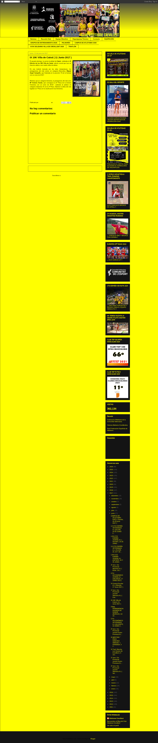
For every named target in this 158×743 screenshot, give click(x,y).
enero (113, 689)
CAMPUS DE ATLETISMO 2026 (86, 43)
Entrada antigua (94, 169)
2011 (111, 707)
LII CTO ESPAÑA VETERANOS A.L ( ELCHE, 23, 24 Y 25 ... (116, 549)
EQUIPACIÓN (109, 39)
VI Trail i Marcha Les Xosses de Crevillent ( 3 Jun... (117, 652)
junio (113, 513)
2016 (111, 692)
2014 (111, 698)
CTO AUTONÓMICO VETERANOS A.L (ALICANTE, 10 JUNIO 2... (117, 622)
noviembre (115, 498)
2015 (111, 695)
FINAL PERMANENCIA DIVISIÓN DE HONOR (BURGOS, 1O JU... (117, 611)
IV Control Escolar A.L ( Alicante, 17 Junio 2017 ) (117, 585)
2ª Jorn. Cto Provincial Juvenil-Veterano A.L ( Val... (116, 669)
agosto (113, 507)
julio (112, 510)
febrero (114, 686)
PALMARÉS (66, 43)
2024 (111, 472)
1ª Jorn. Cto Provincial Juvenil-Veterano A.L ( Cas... (116, 593)
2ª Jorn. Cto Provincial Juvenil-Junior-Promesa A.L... (117, 631)
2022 (111, 478)
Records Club (46, 39)
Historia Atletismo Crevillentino (117, 425)
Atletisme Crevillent (116, 718)
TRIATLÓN (72, 46)
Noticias (33, 39)
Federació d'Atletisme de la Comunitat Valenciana (116, 420)
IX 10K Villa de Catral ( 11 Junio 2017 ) (116, 602)
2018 (111, 490)
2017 (111, 493)
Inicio (67, 169)
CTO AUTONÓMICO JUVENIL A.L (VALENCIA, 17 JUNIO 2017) (117, 576)
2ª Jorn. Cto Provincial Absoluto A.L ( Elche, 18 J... (116, 567)
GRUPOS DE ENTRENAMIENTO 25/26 (43, 43)
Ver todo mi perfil (113, 725)
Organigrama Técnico (80, 39)
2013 (111, 701)
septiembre (115, 504)
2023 (111, 475)
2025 (111, 469)
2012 (111, 704)
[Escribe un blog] (64, 103)
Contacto (96, 39)
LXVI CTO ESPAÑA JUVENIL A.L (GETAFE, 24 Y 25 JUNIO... (117, 558)
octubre (114, 501)
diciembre (114, 495)
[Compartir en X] (66, 103)
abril (113, 680)
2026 (111, 467)
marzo (113, 683)
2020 (111, 484)
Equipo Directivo (62, 39)
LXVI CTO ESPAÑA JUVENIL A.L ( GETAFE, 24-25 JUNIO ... (117, 539)
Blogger (93, 739)
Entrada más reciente (38, 169)
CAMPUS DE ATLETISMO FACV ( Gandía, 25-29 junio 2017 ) (117, 519)
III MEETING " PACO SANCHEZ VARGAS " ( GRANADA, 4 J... (116, 641)
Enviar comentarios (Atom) (69, 175)
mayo (113, 677)
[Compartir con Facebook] (68, 103)
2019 (111, 487)
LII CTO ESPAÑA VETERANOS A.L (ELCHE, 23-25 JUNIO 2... (116, 529)
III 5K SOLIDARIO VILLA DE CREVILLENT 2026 (47, 46)
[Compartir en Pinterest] (70, 103)
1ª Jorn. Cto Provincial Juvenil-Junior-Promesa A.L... (117, 660)
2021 (111, 481)
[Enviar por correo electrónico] (62, 103)
